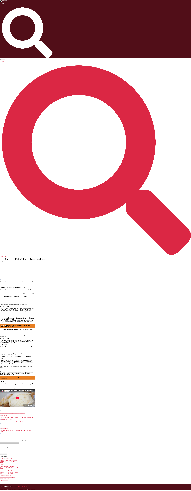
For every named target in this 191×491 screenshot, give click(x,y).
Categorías (4, 6)
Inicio (3, 3)
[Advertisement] (26, 272)
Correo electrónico (3, 447)
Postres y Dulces (3, 256)
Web (1, 449)
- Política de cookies (24, 486)
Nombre (1, 445)
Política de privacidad (16, 486)
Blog (3, 4)
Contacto (3, 5)
